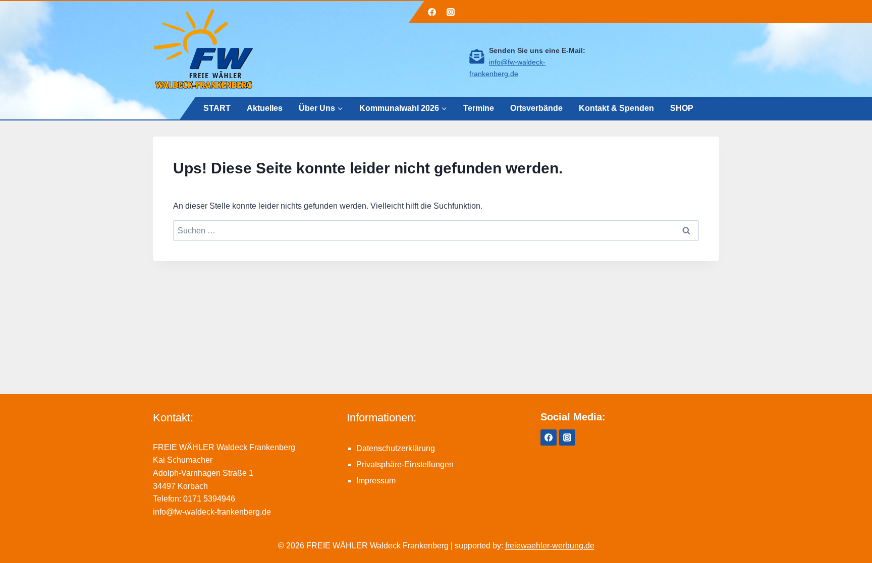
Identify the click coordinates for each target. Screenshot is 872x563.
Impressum (376, 480)
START (217, 107)
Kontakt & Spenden (616, 107)
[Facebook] (432, 12)
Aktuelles (265, 107)
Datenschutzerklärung (395, 448)
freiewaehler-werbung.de (549, 545)
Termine (478, 107)
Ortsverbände (536, 107)
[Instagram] (451, 12)
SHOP (681, 107)
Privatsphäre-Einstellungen (405, 464)
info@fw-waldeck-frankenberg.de (212, 512)
